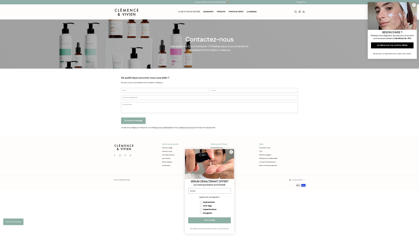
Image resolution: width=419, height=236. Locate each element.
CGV (260, 151)
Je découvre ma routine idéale (392, 45)
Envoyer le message (133, 120)
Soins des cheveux (168, 155)
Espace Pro (301, 2)
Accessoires (166, 165)
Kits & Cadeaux (167, 162)
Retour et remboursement (268, 165)
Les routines (166, 158)
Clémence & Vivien (124, 180)
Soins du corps (167, 151)
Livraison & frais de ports (267, 162)
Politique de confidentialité (162, 127)
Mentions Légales (265, 155)
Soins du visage (167, 148)
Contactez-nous (264, 148)
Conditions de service (186, 127)
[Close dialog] (231, 152)
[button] (296, 11)
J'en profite (209, 220)
